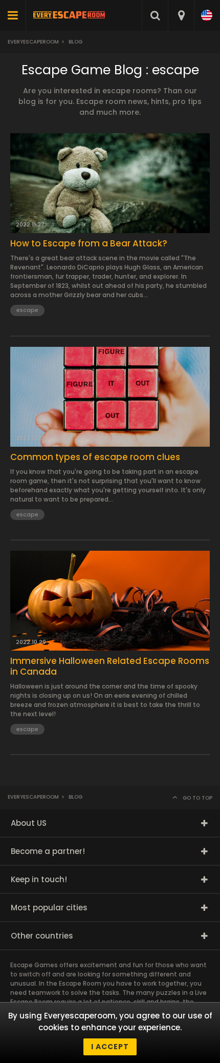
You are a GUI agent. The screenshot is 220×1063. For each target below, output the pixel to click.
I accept (110, 1046)
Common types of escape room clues (95, 457)
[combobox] (181, 15)
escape (27, 310)
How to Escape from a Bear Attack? (88, 243)
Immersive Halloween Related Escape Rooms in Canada (109, 666)
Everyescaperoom (33, 42)
